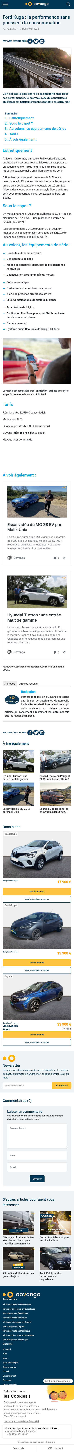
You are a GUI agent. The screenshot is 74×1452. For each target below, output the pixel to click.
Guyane (8, 976)
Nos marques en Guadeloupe (15, 1313)
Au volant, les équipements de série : (37, 129)
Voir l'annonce (37, 891)
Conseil (6, 1371)
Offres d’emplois (10, 1385)
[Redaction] (12, 699)
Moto (5, 1358)
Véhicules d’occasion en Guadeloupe (19, 1309)
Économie (7, 1380)
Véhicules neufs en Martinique (16, 1331)
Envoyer (37, 1178)
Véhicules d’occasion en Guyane (17, 1322)
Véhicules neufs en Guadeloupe (17, 1304)
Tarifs (14, 134)
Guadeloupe (10, 834)
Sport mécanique (10, 1362)
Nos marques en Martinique (15, 1340)
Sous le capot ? (21, 123)
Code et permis (9, 1367)
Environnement (9, 1376)
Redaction (28, 692)
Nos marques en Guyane (13, 1326)
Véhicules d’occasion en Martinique (18, 1335)
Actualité (7, 1349)
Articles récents (28, 683)
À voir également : (23, 139)
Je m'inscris (62, 1085)
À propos (9, 683)
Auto (37, 29)
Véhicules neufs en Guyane (15, 1318)
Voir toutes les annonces (37, 899)
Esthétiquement (21, 118)
